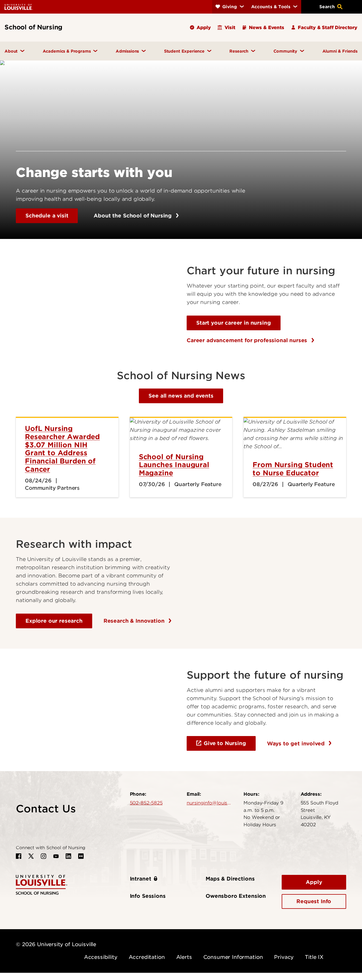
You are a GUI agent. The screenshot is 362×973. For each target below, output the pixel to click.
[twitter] (31, 856)
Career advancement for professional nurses (248, 340)
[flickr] (81, 856)
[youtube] (56, 856)
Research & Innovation (135, 621)
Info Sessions (148, 896)
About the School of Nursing (133, 216)
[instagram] (43, 856)
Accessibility (100, 957)
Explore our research (54, 621)
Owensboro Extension (236, 896)
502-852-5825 (146, 803)
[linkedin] (68, 856)
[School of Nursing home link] (41, 884)
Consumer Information (233, 957)
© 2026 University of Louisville (56, 944)
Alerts (184, 957)
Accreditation (147, 957)
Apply (314, 882)
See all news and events (180, 396)
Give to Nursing (225, 743)
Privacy (284, 957)
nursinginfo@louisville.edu (209, 803)
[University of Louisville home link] (19, 7)
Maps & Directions (230, 879)
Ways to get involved (296, 744)
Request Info (313, 901)
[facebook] (18, 856)
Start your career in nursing (233, 323)
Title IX (314, 957)
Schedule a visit (46, 216)
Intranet (140, 879)
